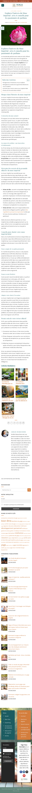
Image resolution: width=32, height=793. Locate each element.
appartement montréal (22, 518)
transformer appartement (24, 542)
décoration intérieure (20, 526)
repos (9, 537)
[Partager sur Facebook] (11, 423)
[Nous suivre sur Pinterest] (24, 775)
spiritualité (11, 540)
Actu (12, 11)
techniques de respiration (12, 542)
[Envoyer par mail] (17, 423)
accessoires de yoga (12, 518)
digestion (5, 526)
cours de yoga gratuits (20, 523)
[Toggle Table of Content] (27, 80)
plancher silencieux (5, 535)
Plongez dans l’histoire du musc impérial (14, 82)
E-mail (3, 498)
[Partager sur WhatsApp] (8, 423)
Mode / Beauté (17, 11)
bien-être (6, 520)
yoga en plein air (9, 545)
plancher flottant (27, 533)
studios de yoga (19, 540)
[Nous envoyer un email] (27, 772)
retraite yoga (20, 537)
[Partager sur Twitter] (14, 423)
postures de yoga (14, 535)
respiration (14, 538)
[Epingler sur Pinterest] (20, 423)
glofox (11, 530)
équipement (4, 549)
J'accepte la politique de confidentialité (13, 504)
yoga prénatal (7, 547)
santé (25, 538)
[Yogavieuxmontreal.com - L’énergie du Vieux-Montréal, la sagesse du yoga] (17, 5)
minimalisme (22, 530)
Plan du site (16, 791)
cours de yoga (12, 523)
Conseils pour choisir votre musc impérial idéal (15, 88)
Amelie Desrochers (22, 22)
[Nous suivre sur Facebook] (21, 772)
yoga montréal (17, 545)
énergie (22, 547)
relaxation (4, 538)
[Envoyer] (29, 490)
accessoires (4, 518)
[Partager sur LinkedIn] (23, 423)
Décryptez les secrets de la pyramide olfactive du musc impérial (15, 85)
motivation (11, 533)
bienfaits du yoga (16, 521)
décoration (11, 526)
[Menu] (2, 5)
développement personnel (11, 528)
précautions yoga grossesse (25, 535)
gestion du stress (5, 530)
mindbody (16, 530)
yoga (3, 545)
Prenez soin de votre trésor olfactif (12, 90)
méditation (19, 533)
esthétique (24, 528)
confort (6, 523)
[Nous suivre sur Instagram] (24, 772)
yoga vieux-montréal (15, 547)
